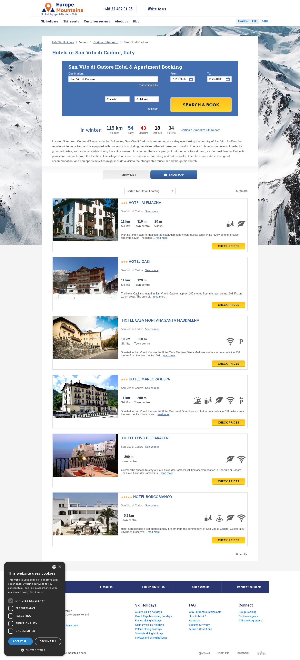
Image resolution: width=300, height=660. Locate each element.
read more (162, 237)
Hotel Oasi (139, 261)
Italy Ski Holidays (63, 42)
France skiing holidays (148, 620)
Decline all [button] (48, 641)
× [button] (59, 566)
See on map (152, 211)
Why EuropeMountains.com (205, 611)
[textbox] (113, 79)
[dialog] (34, 609)
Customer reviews (97, 21)
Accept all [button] (20, 641)
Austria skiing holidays (148, 611)
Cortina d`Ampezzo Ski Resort (200, 130)
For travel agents (248, 616)
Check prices (228, 246)
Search (35, 21)
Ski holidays (49, 21)
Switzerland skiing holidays (151, 637)
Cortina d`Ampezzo (105, 42)
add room (153, 108)
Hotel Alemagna (145, 203)
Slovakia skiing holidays (149, 633)
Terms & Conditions (200, 629)
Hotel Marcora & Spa (149, 379)
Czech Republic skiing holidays (153, 616)
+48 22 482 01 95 (118, 9)
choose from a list (148, 85)
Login (264, 21)
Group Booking (248, 611)
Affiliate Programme (250, 620)
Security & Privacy (199, 624)
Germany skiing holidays (149, 624)
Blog (136, 21)
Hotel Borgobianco (152, 497)
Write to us (157, 9)
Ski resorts (71, 21)
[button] (34, 650)
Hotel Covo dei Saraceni (146, 438)
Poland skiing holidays (148, 629)
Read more (36, 592)
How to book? (197, 616)
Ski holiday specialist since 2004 (59, 14)
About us (121, 21)
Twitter (229, 21)
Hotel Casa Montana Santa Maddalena (160, 320)
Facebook (223, 21)
